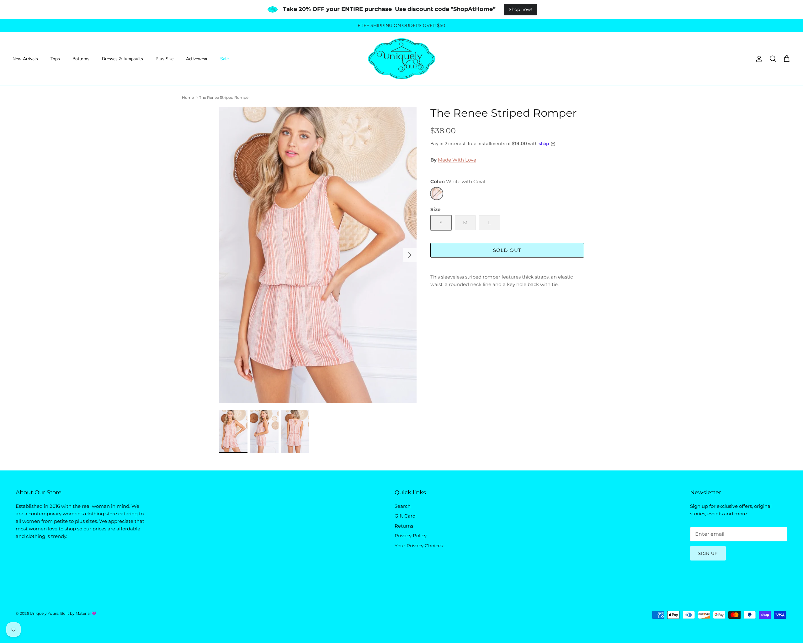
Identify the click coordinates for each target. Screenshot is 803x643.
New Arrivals (25, 59)
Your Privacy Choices (419, 546)
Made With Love (457, 160)
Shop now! (520, 9)
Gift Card (405, 516)
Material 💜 (86, 613)
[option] (318, 255)
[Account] (758, 59)
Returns (404, 526)
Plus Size (164, 59)
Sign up (708, 553)
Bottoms (80, 59)
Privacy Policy (411, 536)
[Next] (410, 255)
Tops (55, 59)
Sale (224, 59)
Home (188, 97)
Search (403, 506)
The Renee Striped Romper (224, 97)
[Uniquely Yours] (401, 59)
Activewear (197, 59)
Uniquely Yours (44, 613)
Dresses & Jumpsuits (122, 59)
